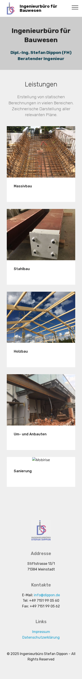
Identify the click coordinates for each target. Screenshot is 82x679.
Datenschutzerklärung (41, 637)
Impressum (41, 632)
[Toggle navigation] (75, 7)
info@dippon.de (47, 595)
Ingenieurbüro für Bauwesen (38, 8)
